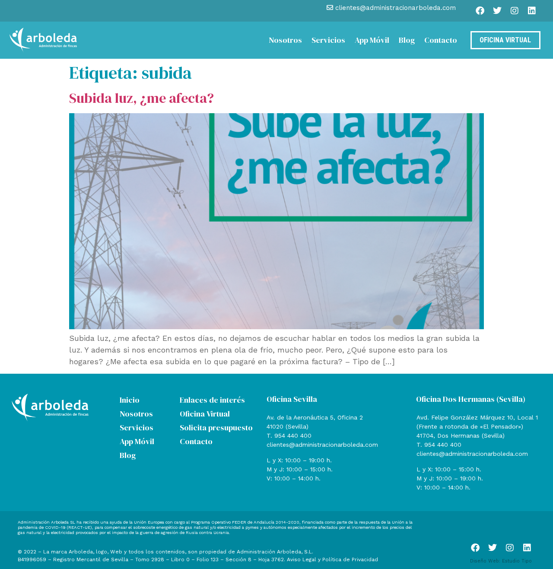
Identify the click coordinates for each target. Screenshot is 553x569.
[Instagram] (514, 10)
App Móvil (372, 40)
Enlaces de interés (212, 399)
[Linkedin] (531, 10)
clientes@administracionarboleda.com (322, 444)
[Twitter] (497, 10)
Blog (407, 40)
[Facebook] (480, 10)
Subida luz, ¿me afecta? (141, 98)
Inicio (130, 399)
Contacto (440, 40)
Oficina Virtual (205, 413)
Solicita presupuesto (216, 427)
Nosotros (285, 40)
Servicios (328, 40)
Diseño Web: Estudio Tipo (501, 561)
